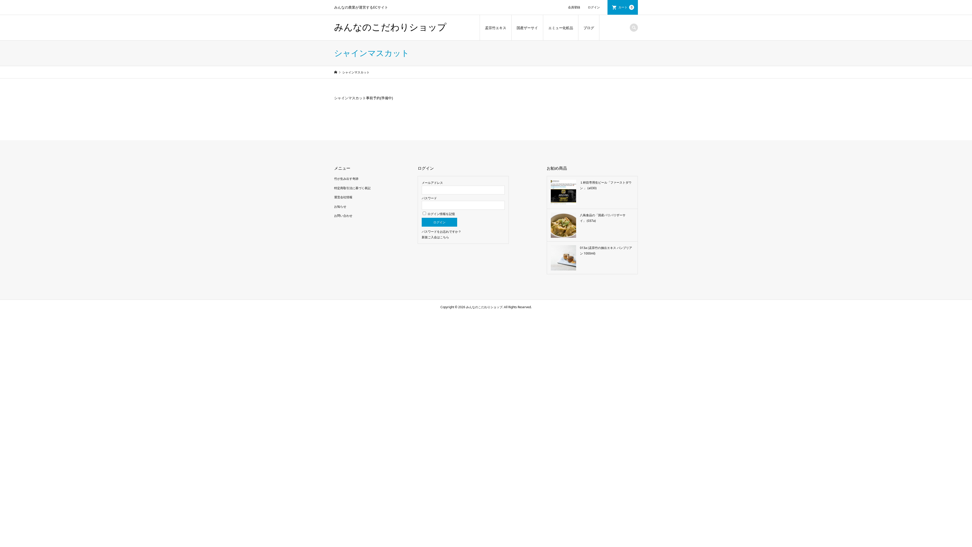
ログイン (594, 7)
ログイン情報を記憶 (441, 214)
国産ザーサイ (527, 27)
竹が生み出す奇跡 (346, 179)
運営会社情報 (343, 197)
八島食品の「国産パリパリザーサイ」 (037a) (602, 218)
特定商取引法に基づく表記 (352, 188)
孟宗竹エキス (495, 27)
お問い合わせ (343, 215)
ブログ (588, 27)
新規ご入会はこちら (435, 237)
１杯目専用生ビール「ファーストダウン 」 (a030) (606, 185)
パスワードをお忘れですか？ (441, 231)
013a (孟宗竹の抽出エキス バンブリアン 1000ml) (606, 251)
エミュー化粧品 (560, 27)
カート (625, 7)
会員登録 (574, 7)
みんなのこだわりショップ (390, 27)
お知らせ (340, 206)
